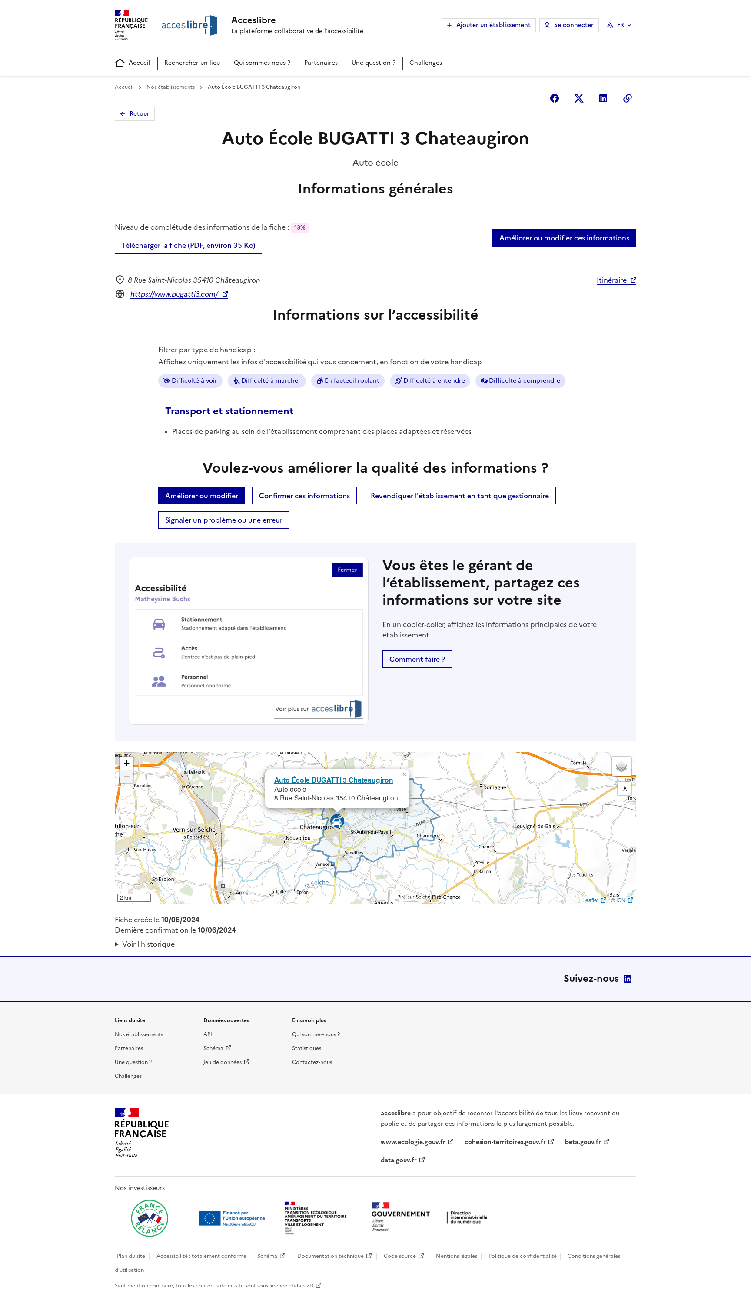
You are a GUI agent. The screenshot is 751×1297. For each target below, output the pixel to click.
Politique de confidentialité (522, 1256)
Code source (400, 1256)
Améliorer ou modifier (201, 495)
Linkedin (603, 98)
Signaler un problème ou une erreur (223, 520)
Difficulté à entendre (434, 380)
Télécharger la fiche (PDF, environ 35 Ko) (188, 245)
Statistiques (306, 1048)
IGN (620, 900)
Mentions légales (456, 1256)
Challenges (425, 62)
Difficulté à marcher (271, 380)
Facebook (554, 98)
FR (620, 25)
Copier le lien (627, 98)
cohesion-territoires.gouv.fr (505, 1142)
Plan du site (131, 1256)
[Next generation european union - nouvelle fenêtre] (233, 1218)
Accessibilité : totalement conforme (201, 1256)
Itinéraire (612, 280)
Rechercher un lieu (192, 62)
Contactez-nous (312, 1062)
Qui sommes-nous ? (262, 62)
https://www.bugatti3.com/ (174, 294)
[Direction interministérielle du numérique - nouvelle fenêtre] (431, 1218)
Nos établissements (170, 87)
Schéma (213, 1048)
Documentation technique (330, 1256)
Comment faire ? (417, 659)
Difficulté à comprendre (524, 380)
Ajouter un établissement (493, 25)
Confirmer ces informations (304, 495)
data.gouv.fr (399, 1160)
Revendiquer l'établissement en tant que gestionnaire (460, 495)
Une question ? (373, 62)
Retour (140, 113)
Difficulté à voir (194, 380)
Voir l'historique (148, 944)
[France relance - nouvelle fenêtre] (149, 1218)
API (207, 1034)
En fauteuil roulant (352, 380)
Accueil (139, 62)
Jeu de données (222, 1062)
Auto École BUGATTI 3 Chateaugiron (333, 780)
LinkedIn (627, 978)
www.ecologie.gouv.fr (413, 1142)
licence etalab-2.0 (291, 1286)
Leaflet (590, 900)
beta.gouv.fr (583, 1142)
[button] (404, 774)
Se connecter (574, 25)
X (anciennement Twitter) (579, 98)
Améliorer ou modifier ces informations (564, 238)
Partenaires (321, 62)
